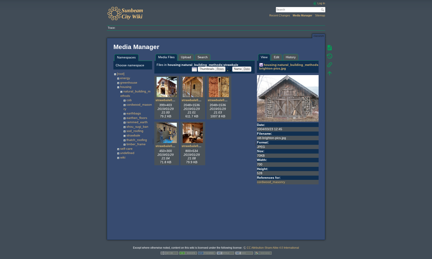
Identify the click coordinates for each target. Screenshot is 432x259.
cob (129, 100)
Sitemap (320, 15)
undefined (127, 153)
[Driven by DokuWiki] (263, 253)
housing (125, 87)
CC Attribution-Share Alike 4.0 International (273, 247)
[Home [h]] (160, 7)
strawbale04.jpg (167, 146)
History (291, 57)
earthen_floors (136, 118)
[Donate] (188, 253)
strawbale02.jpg (194, 100)
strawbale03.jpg (220, 100)
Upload (186, 57)
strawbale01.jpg (167, 100)
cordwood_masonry (271, 182)
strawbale (133, 135)
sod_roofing (134, 131)
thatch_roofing (136, 140)
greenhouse (128, 82)
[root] (120, 74)
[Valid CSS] (244, 253)
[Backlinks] (329, 64)
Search (323, 9)
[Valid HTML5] (225, 253)
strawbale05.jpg (194, 146)
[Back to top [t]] (329, 73)
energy (125, 78)
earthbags (133, 113)
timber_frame (136, 144)
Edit (276, 57)
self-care (126, 148)
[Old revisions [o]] (329, 56)
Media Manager (302, 15)
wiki (122, 157)
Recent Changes (279, 15)
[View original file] (288, 98)
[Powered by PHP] (207, 253)
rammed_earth (137, 122)
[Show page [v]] (329, 47)
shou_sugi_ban (137, 126)
